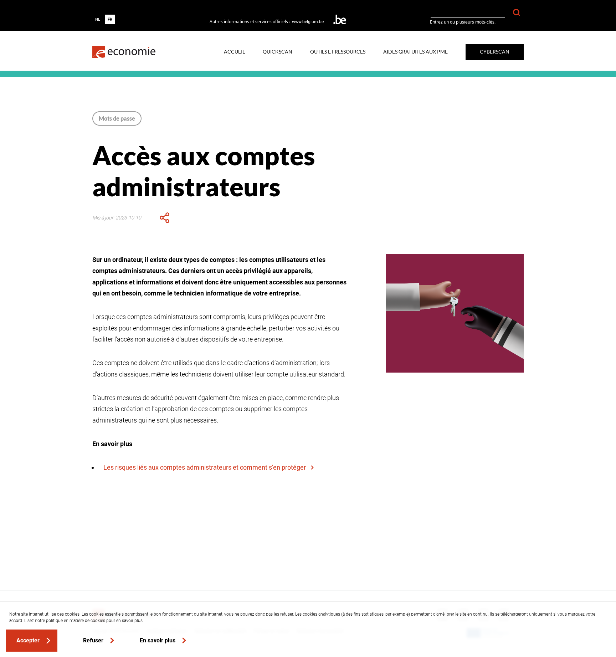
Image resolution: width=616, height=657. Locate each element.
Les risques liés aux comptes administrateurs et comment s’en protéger (205, 467)
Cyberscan (494, 52)
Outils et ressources (337, 52)
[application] (164, 217)
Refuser (93, 640)
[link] (123, 52)
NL (97, 19)
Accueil (234, 52)
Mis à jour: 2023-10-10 (116, 218)
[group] (103, 19)
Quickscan (277, 52)
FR (110, 19)
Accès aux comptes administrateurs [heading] (203, 170)
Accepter (28, 640)
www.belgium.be (308, 21)
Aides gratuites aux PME (415, 52)
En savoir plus (157, 640)
